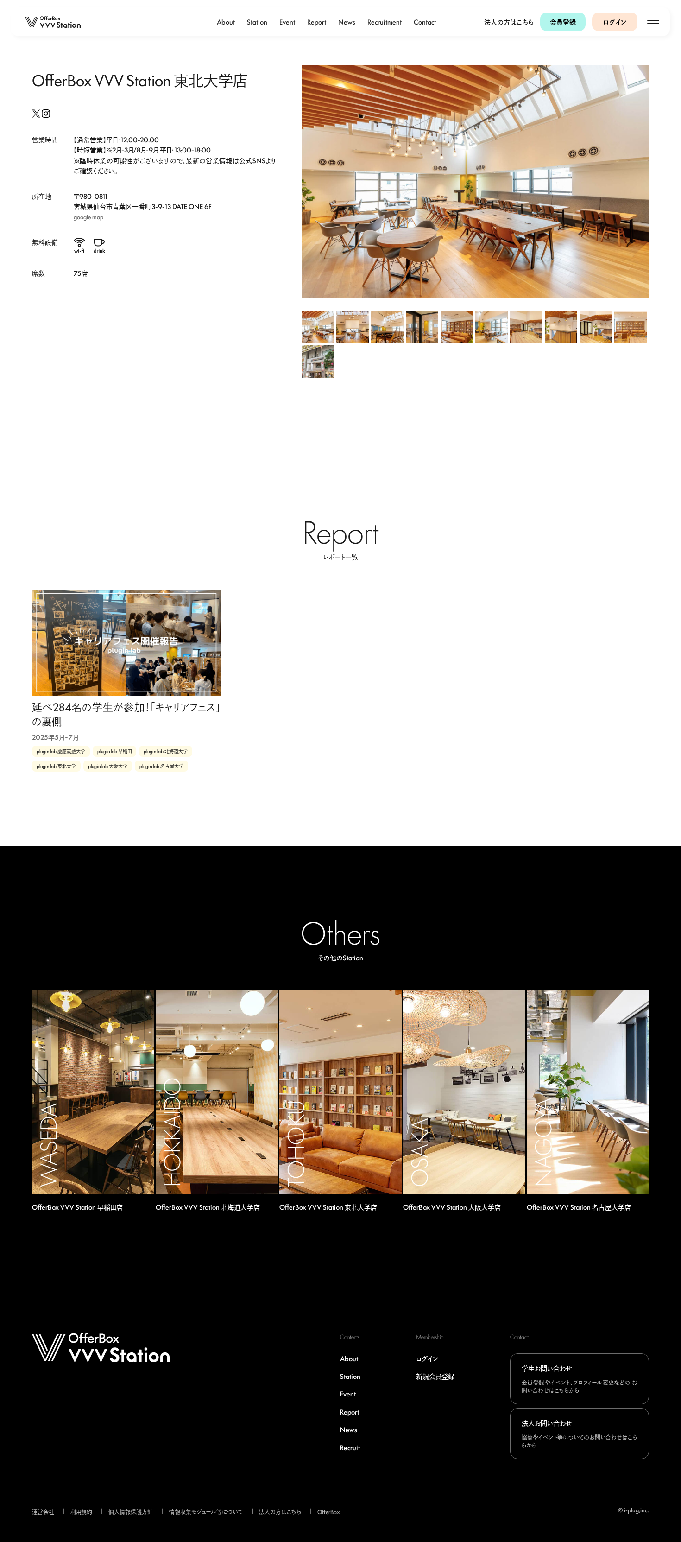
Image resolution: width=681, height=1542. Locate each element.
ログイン (615, 21)
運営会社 (43, 1511)
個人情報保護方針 (130, 1511)
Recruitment (384, 21)
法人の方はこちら (509, 21)
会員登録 (563, 21)
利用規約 (81, 1511)
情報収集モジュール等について (206, 1511)
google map (88, 216)
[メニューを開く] (653, 22)
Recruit (350, 1447)
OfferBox (328, 1511)
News (346, 21)
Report (316, 21)
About (226, 21)
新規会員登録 (435, 1376)
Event (287, 21)
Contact (425, 21)
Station (257, 21)
